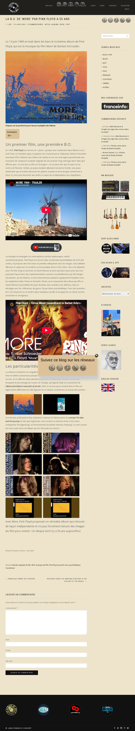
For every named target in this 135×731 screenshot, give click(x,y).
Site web (9, 661)
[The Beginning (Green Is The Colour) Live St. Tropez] (61, 464)
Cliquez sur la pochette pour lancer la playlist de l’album (30, 125)
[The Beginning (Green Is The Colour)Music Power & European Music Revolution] (61, 443)
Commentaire (12, 608)
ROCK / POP (65, 24)
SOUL (105, 67)
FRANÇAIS (106, 75)
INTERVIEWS (125, 6)
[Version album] (24, 404)
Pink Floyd (18, 150)
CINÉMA (106, 83)
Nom (7, 639)
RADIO (127, 9)
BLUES (105, 59)
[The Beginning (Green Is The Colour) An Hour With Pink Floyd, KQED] (24, 464)
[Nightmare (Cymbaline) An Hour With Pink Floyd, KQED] (24, 486)
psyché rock (63, 565)
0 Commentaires (35, 24)
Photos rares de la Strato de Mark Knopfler (113, 155)
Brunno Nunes (108, 152)
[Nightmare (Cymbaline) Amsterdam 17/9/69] (24, 508)
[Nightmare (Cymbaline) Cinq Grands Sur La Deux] (61, 486)
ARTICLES (49, 6)
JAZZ (104, 63)
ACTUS (47, 24)
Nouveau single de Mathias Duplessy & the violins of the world (67, 580)
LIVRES (93, 6)
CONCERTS (112, 6)
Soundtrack (10, 568)
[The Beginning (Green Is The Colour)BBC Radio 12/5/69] (24, 443)
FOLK (105, 71)
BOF (33, 565)
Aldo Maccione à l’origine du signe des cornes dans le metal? (115, 129)
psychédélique (74, 565)
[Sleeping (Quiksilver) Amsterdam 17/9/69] (61, 508)
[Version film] (61, 404)
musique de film (42, 565)
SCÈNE (102, 6)
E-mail (8, 650)
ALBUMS (55, 24)
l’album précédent (23, 386)
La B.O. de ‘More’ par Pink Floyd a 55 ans (38, 19)
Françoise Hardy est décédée (20, 579)
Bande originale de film (22, 565)
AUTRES (106, 87)
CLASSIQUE (107, 79)
